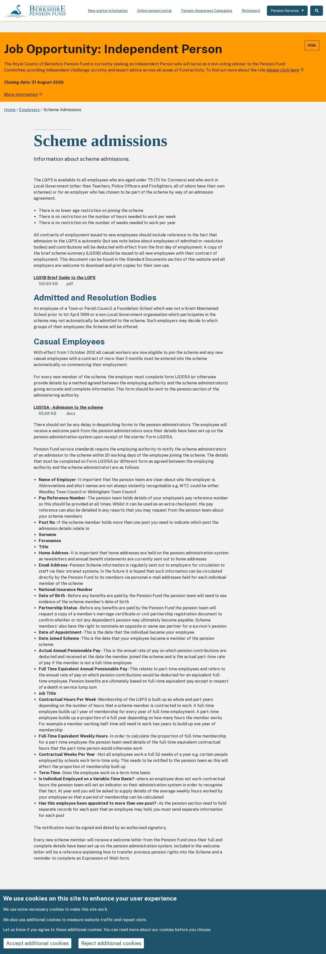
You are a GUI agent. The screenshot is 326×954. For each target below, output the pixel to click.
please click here (282, 70)
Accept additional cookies (37, 943)
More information (21, 94)
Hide (312, 45)
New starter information (108, 11)
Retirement (251, 11)
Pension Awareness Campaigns (206, 11)
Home (10, 109)
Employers (29, 109)
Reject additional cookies (111, 943)
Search (316, 11)
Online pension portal (154, 11)
